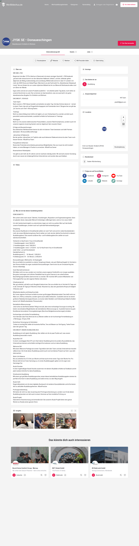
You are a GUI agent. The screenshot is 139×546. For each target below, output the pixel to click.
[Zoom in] (123, 117)
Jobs (89, 52)
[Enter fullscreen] (123, 124)
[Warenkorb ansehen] (117, 4)
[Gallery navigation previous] (72, 410)
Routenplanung (119, 147)
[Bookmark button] (45, 475)
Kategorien (74, 4)
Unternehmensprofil (53, 52)
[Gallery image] (23, 421)
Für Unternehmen (130, 4)
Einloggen (99, 4)
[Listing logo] (6, 42)
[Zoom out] (123, 120)
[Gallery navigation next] (75, 410)
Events (73, 52)
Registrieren (110, 4)
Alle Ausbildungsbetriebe (60, 4)
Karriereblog (86, 4)
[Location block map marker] (104, 129)
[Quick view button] (41, 475)
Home (47, 4)
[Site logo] (12, 4)
